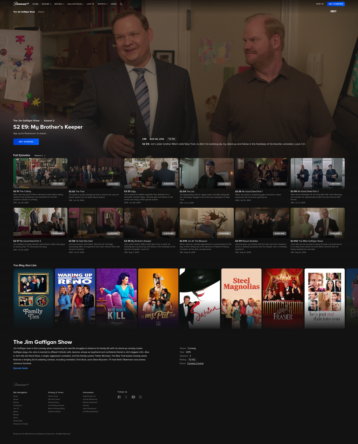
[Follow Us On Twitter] (126, 396)
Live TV (90, 4)
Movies (16, 402)
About (41, 12)
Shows (15, 399)
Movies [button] (59, 4)
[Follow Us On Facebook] (119, 397)
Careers (86, 405)
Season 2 (49, 120)
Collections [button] (75, 4)
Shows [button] (46, 4)
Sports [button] (102, 4)
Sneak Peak (17, 421)
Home (35, 4)
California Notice (54, 412)
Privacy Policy (53, 402)
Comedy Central (195, 363)
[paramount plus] (21, 4)
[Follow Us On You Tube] (133, 397)
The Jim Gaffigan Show (24, 12)
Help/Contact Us (89, 396)
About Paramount (89, 408)
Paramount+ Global (20, 424)
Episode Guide (20, 368)
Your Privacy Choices (56, 405)
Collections (17, 405)
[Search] (121, 4)
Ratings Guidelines (90, 402)
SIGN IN (320, 4)
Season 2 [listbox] (38, 156)
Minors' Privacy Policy (56, 408)
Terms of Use (53, 396)
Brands (16, 415)
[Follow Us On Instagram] (140, 397)
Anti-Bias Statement (90, 412)
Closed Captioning (90, 399)
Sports (15, 412)
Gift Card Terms (54, 399)
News (113, 4)
